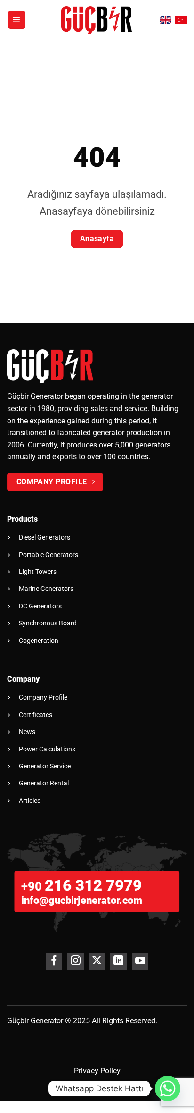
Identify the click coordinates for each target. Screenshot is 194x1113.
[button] (17, 20)
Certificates (35, 714)
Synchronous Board (48, 623)
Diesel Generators (44, 537)
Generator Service (45, 766)
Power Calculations (47, 749)
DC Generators (40, 606)
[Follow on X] (97, 961)
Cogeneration (38, 640)
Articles (29, 800)
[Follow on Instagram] (75, 961)
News (27, 731)
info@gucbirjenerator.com (81, 900)
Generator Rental (44, 783)
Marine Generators (46, 588)
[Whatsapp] (167, 1088)
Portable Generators (48, 554)
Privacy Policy (97, 1070)
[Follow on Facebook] (54, 961)
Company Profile (43, 697)
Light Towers (38, 571)
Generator (47, 1020)
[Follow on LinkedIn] (118, 961)
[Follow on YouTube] (140, 961)
